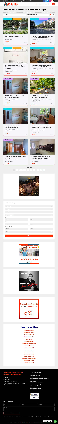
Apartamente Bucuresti (34, 374)
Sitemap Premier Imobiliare (35, 372)
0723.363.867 (16, 0)
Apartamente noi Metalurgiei (36, 384)
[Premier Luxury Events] (29, 176)
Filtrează (6, 14)
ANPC (31, 392)
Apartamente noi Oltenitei (35, 385)
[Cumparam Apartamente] (29, 244)
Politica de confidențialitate (35, 388)
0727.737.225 (8, 0)
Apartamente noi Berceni (35, 375)
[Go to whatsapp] (55, 421)
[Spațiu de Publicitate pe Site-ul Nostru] (29, 299)
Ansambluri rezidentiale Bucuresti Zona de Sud (39, 378)
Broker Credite (33, 381)
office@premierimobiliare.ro (27, 0)
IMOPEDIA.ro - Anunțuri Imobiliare (25, 422)
